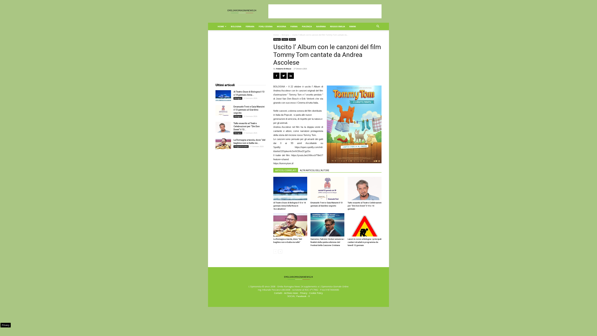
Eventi (284, 39)
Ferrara (250, 26)
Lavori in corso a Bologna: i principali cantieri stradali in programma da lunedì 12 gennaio (364, 242)
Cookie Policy (316, 293)
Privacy (303, 293)
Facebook (301, 296)
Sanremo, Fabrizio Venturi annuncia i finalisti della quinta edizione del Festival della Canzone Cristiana (327, 242)
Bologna (236, 26)
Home (221, 26)
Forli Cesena (266, 26)
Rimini (352, 26)
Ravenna (321, 26)
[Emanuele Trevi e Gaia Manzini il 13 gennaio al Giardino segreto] (327, 188)
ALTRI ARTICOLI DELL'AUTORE (314, 170)
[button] (378, 26)
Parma (294, 26)
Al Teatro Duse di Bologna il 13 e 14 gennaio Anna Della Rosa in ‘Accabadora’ (289, 206)
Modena (281, 26)
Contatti (278, 293)
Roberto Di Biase (283, 68)
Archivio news (291, 293)
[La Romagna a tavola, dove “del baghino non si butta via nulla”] (290, 224)
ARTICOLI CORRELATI (285, 170)
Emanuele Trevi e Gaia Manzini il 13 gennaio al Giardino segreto (249, 109)
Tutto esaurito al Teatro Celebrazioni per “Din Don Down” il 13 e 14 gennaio (364, 206)
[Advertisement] (325, 11)
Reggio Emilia (337, 26)
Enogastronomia (241, 146)
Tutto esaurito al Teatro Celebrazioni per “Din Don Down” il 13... (247, 126)
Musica (292, 39)
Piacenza (307, 26)
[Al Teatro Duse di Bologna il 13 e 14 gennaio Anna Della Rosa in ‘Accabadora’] (290, 188)
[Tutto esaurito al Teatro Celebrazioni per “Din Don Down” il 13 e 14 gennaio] (365, 188)
